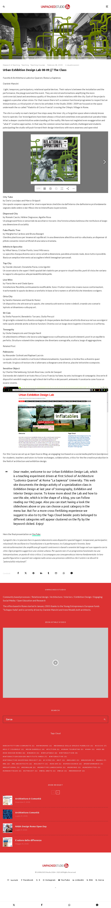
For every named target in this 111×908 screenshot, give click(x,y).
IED (101, 749)
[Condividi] (18, 573)
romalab (29, 767)
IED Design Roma (14, 753)
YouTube (36, 534)
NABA (102, 760)
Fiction (54, 749)
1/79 (38, 188)
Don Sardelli (36, 749)
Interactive (58, 756)
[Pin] (33, 573)
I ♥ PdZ (50, 760)
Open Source (73, 764)
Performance (94, 764)
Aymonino (45, 746)
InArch (33, 753)
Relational (12, 767)
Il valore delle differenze (28, 840)
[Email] (56, 573)
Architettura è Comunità (28, 798)
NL (7, 764)
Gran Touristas (73, 749)
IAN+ (91, 749)
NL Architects (22, 764)
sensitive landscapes (52, 767)
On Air (56, 764)
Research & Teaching (11, 65)
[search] (104, 719)
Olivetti (41, 764)
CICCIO (101, 746)
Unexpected (92, 767)
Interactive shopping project (22, 760)
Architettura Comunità (19, 746)
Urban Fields (13, 771)
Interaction (69, 753)
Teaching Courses (37, 65)
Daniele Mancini (51, 609)
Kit (61, 760)
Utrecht (31, 771)
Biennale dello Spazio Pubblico (74, 746)
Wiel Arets (48, 771)
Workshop (77, 771)
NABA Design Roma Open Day (31, 826)
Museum (88, 760)
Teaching (25, 65)
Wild (63, 771)
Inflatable (49, 753)
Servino (75, 767)
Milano (73, 760)
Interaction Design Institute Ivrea (25, 756)
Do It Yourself (14, 749)
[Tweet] (26, 573)
